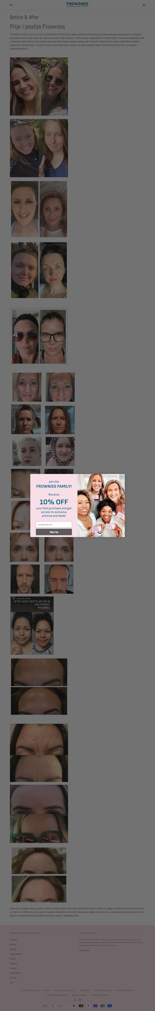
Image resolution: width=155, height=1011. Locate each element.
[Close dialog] (122, 477)
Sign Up (54, 532)
